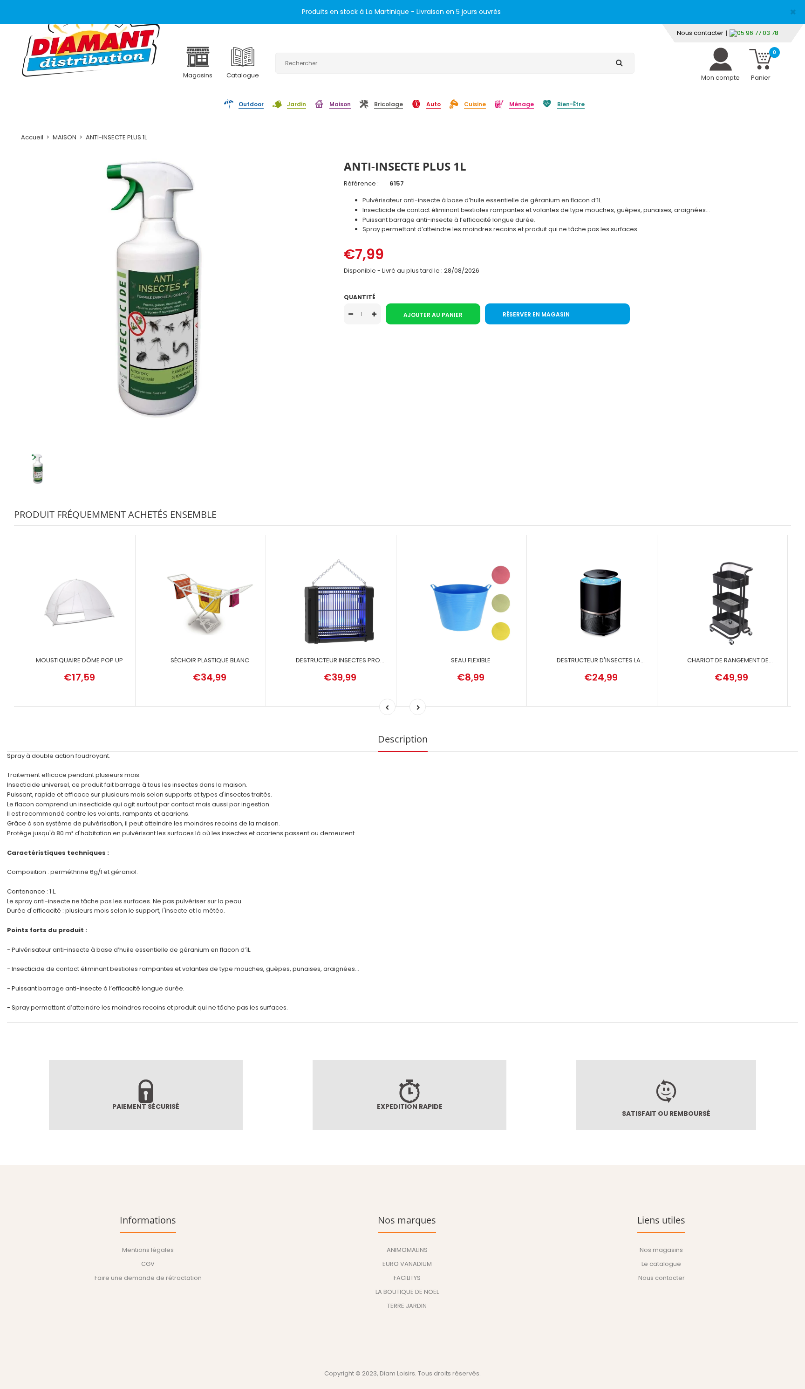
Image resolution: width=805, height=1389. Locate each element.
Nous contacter (700, 32)
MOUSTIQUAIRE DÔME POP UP (79, 660)
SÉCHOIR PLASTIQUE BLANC (210, 660)
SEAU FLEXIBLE (471, 660)
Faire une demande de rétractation (148, 1277)
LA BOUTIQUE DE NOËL (407, 1291)
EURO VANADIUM (407, 1263)
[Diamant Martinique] (91, 42)
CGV (148, 1263)
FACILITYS (407, 1277)
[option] (172, 289)
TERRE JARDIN (407, 1305)
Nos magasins (661, 1249)
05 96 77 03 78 (757, 32)
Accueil (32, 137)
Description (403, 739)
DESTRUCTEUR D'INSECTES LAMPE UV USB (616, 660)
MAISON (64, 137)
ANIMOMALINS (407, 1249)
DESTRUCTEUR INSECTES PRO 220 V (347, 660)
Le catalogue (661, 1263)
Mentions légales (148, 1249)
